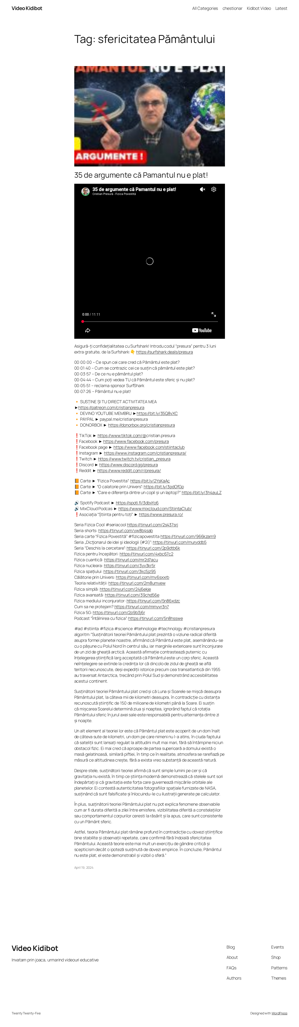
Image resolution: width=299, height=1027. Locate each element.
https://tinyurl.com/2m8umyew (136, 583)
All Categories (205, 8)
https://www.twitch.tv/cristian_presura (134, 459)
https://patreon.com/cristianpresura (111, 407)
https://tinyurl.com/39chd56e (132, 595)
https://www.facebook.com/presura (136, 441)
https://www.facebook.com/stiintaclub (149, 447)
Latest (281, 8)
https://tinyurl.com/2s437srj (152, 524)
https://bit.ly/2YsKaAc (150, 481)
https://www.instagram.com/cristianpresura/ (145, 453)
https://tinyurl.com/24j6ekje (125, 589)
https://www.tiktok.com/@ (122, 435)
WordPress (279, 1013)
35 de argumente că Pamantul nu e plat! (141, 175)
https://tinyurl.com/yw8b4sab (125, 530)
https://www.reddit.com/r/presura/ (129, 470)
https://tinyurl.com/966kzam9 (188, 536)
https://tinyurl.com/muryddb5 (179, 542)
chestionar (232, 8)
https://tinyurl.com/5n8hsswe (155, 618)
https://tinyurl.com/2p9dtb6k (153, 548)
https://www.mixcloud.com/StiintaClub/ (155, 508)
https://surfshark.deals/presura (164, 352)
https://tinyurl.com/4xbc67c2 (146, 554)
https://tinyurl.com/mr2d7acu (131, 559)
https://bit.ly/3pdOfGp (164, 486)
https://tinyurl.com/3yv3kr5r (129, 565)
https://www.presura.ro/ (161, 514)
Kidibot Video (259, 8)
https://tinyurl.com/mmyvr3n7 (141, 606)
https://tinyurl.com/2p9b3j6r (119, 612)
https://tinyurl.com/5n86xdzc (153, 600)
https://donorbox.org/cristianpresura (141, 425)
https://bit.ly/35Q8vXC (157, 413)
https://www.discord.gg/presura (128, 464)
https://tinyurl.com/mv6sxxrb (142, 577)
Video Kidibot (27, 8)
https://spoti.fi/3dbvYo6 (137, 502)
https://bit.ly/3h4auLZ (202, 492)
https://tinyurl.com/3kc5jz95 (129, 571)
